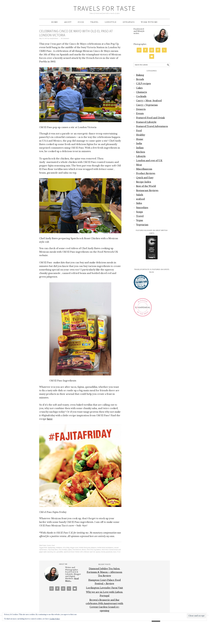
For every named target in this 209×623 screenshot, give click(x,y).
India (139, 143)
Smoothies (142, 207)
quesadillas (59, 552)
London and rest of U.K (149, 160)
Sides (139, 203)
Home (139, 139)
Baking (140, 75)
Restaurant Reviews (147, 190)
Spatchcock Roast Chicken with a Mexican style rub (79, 552)
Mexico (84, 549)
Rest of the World (146, 186)
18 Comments (65, 38)
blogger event (74, 547)
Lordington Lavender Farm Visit (104, 587)
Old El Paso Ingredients (94, 549)
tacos (114, 552)
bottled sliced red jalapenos (105, 547)
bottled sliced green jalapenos (88, 547)
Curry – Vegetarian (147, 105)
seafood (140, 199)
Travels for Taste (104, 8)
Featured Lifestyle (146, 122)
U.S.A (118, 552)
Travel (140, 216)
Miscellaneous (144, 169)
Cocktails (141, 96)
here (49, 419)
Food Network (77, 549)
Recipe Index (143, 182)
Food (53, 545)
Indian (140, 147)
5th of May (66, 547)
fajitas (70, 549)
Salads (139, 194)
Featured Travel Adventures (152, 126)
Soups (139, 212)
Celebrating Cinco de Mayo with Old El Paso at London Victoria (76, 33)
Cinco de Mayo (63, 549)
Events (49, 545)
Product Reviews (145, 173)
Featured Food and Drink (150, 117)
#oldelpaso (59, 547)
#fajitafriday (51, 547)
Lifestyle (141, 156)
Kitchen (140, 152)
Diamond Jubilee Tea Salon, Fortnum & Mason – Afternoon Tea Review (104, 572)
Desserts (141, 109)
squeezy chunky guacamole (104, 552)
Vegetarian (142, 224)
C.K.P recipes (143, 83)
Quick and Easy (144, 177)
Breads (140, 79)
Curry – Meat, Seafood (149, 100)
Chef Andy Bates (53, 549)
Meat (139, 164)
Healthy (140, 135)
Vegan (139, 220)
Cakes (139, 88)
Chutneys (141, 92)
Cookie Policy (54, 619)
